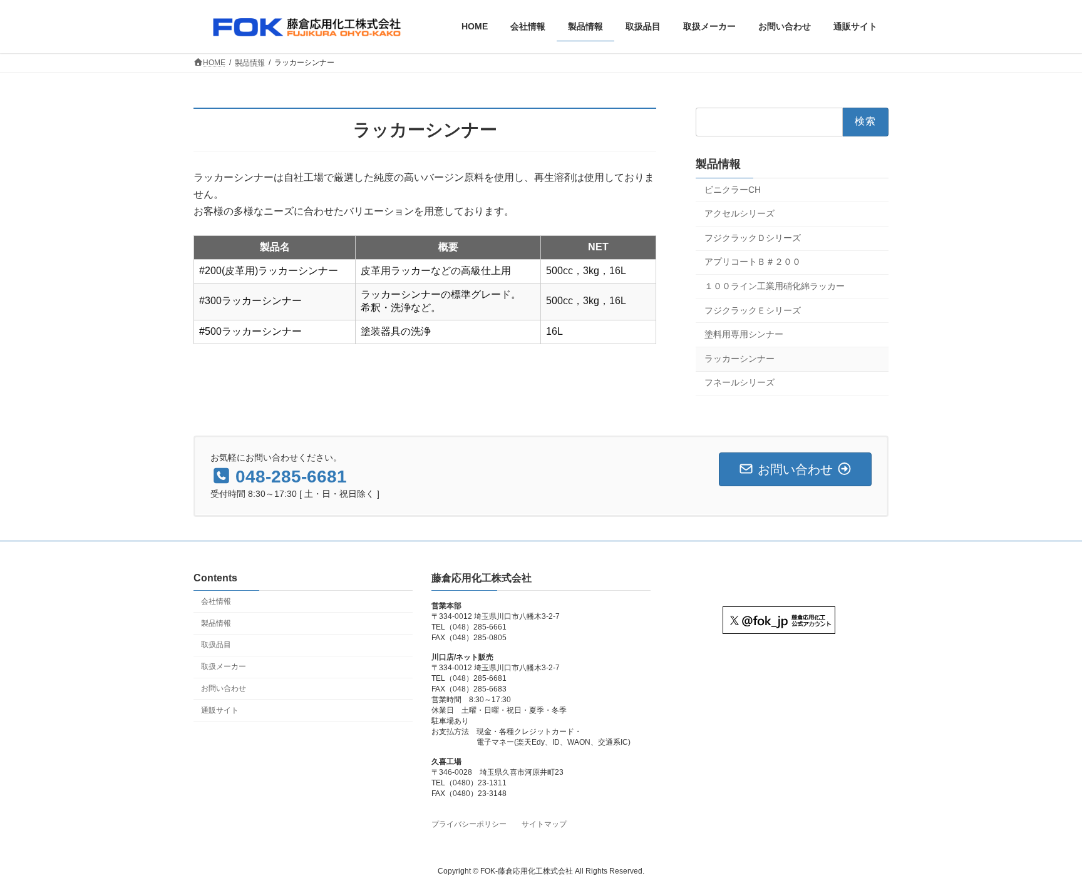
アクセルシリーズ (739, 213)
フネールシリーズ (739, 382)
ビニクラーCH (732, 189)
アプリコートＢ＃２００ (752, 262)
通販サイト (220, 710)
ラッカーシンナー (739, 358)
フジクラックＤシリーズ (752, 237)
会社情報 (216, 601)
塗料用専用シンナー (743, 334)
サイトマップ (544, 824)
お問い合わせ (223, 688)
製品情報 (718, 163)
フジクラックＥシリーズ (752, 310)
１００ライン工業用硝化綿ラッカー (774, 286)
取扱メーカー (223, 666)
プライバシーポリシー (469, 824)
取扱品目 (216, 644)
